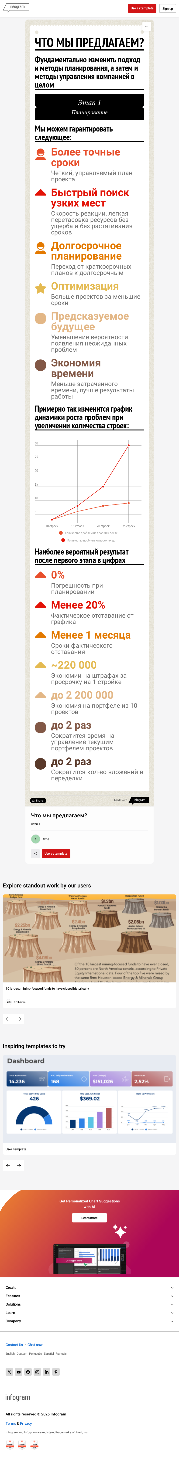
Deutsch (22, 1353)
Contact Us (14, 1345)
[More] (146, 26)
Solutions (13, 1304)
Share (39, 800)
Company (13, 1321)
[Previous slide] (8, 1019)
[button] (89, 533)
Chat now (35, 1345)
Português (35, 1353)
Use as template (142, 8)
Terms (11, 1423)
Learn (10, 1312)
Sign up (167, 8)
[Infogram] (16, 8)
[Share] (35, 853)
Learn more (89, 1218)
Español (49, 1353)
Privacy (26, 1423)
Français (61, 1353)
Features (13, 1296)
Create (11, 1287)
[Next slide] (18, 1019)
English (10, 1353)
